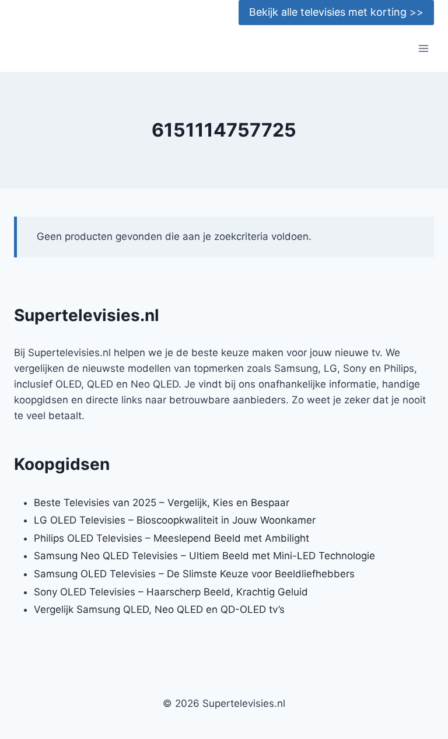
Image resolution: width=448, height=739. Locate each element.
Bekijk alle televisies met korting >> (336, 12)
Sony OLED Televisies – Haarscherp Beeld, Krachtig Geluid (171, 592)
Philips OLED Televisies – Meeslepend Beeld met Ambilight (171, 538)
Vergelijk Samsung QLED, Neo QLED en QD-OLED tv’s (159, 609)
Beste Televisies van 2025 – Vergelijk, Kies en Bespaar (161, 502)
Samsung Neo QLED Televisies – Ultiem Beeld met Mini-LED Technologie (204, 556)
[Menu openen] (423, 49)
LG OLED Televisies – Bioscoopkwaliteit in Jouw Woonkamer (175, 520)
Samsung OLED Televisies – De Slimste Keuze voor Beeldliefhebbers (194, 574)
